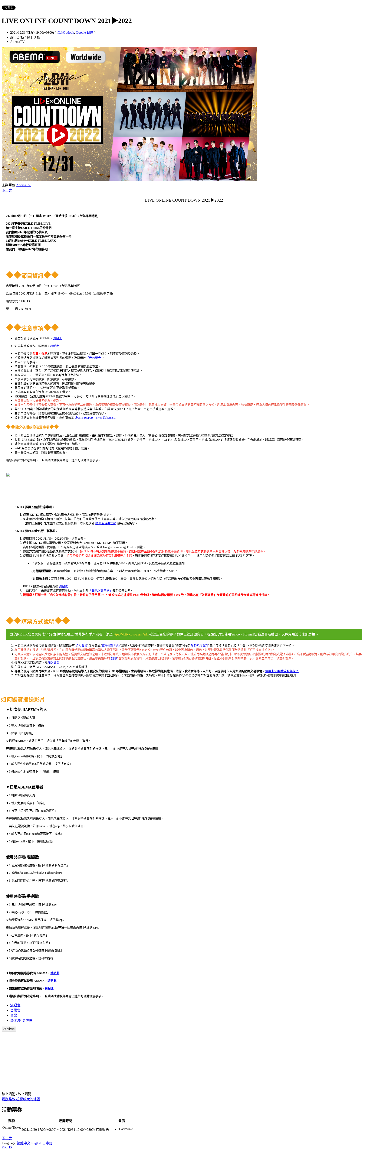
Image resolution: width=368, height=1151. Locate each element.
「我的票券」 (94, 358)
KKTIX (7, 1147)
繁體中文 (23, 1143)
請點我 (63, 586)
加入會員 (81, 645)
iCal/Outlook (65, 32)
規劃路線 (9, 1099)
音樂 (13, 1015)
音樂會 (15, 1010)
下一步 (7, 190)
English (36, 1143)
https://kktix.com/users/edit (131, 634)
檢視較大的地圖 (28, 1099)
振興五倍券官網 (105, 523)
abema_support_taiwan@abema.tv (95, 417)
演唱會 (15, 1005)
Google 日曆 (85, 32)
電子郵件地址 (111, 645)
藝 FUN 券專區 (21, 1020)
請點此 (57, 338)
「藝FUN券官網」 (100, 590)
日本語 (47, 1143)
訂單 (114, 658)
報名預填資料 (199, 645)
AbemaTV (23, 185)
